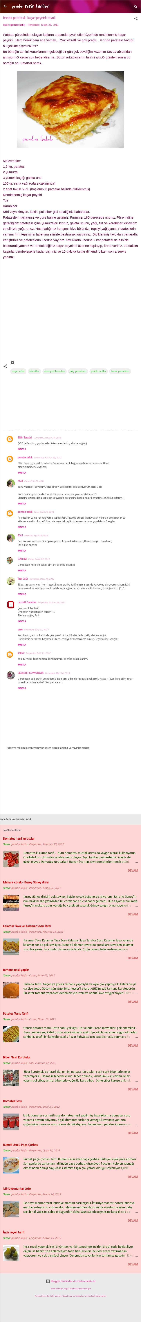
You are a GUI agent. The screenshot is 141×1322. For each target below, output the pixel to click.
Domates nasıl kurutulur (19, 839)
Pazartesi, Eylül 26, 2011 (36, 535)
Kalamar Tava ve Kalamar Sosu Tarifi (27, 926)
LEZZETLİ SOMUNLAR (31, 673)
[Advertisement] (70, 311)
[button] (136, 19)
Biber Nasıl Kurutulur (16, 1057)
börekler (34, 371)
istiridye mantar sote (17, 1189)
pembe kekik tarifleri (30, 6)
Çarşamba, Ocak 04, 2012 (41, 579)
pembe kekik (25, 457)
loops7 (66, 1289)
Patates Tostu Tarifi (15, 1014)
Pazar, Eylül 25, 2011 (34, 481)
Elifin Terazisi (25, 437)
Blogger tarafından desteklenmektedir (72, 1281)
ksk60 (21, 653)
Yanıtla (22, 449)
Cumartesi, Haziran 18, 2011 (47, 438)
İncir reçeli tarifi (13, 1232)
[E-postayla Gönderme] (12, 364)
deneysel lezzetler (54, 371)
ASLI (20, 481)
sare (20, 629)
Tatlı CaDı (23, 578)
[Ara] (136, 7)
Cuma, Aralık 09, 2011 (39, 559)
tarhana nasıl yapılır (16, 970)
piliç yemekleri (78, 371)
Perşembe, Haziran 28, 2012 (51, 602)
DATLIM (22, 559)
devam (133, 871)
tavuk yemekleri (120, 371)
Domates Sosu (12, 1101)
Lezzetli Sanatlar (27, 602)
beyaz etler (18, 371)
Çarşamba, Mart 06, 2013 (57, 673)
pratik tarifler (98, 371)
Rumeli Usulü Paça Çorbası (20, 1145)
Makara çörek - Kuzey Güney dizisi (26, 882)
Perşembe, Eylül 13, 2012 (36, 630)
